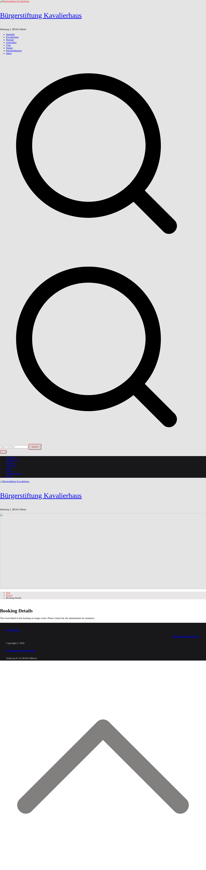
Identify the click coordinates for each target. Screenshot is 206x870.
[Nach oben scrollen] (103, 868)
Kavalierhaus (12, 37)
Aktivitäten (11, 42)
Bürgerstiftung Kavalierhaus (41, 15)
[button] (3, 452)
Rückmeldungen (14, 50)
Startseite (10, 34)
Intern (9, 53)
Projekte (10, 40)
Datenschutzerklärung (185, 636)
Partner (9, 48)
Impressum (13, 629)
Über (8, 45)
